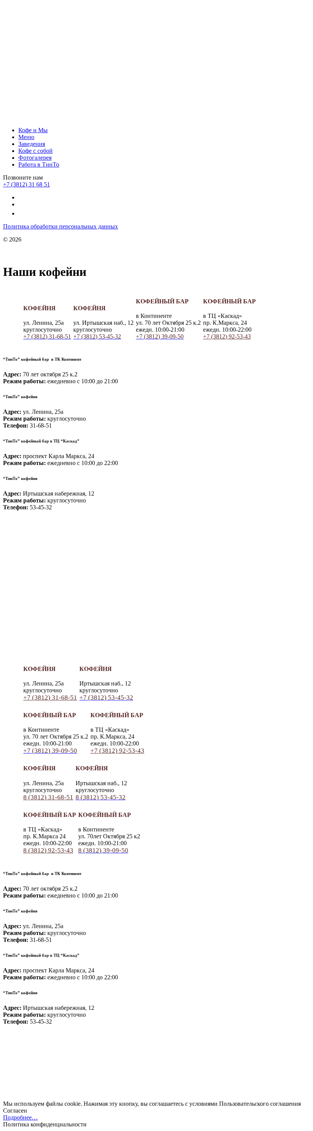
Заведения (31, 144)
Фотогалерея (35, 157)
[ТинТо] (60, 58)
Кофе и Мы (33, 130)
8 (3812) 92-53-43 (48, 850)
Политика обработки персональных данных (60, 226)
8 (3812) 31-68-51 (48, 797)
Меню (26, 137)
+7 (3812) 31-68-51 (50, 697)
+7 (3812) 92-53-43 (227, 336)
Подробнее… (20, 1117)
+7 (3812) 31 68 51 (26, 184)
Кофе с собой (35, 150)
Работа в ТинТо (38, 164)
